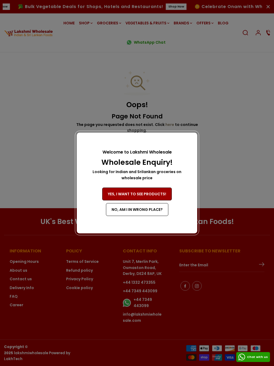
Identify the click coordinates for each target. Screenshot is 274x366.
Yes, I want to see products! (137, 194)
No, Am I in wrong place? (137, 209)
